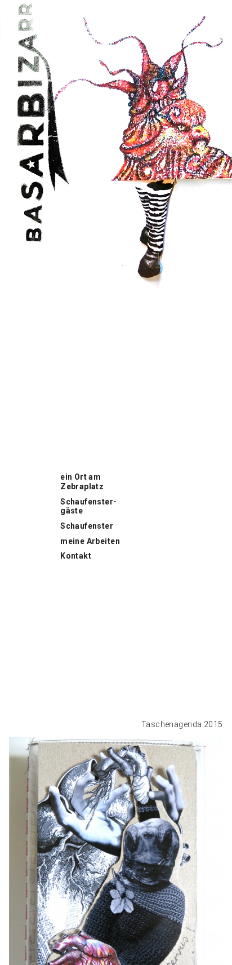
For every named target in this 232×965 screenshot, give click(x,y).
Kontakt (75, 555)
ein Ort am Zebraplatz (82, 481)
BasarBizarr (22, 6)
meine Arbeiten (90, 541)
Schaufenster (86, 525)
